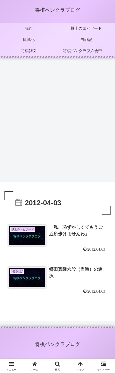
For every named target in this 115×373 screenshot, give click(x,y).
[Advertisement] (57, 121)
